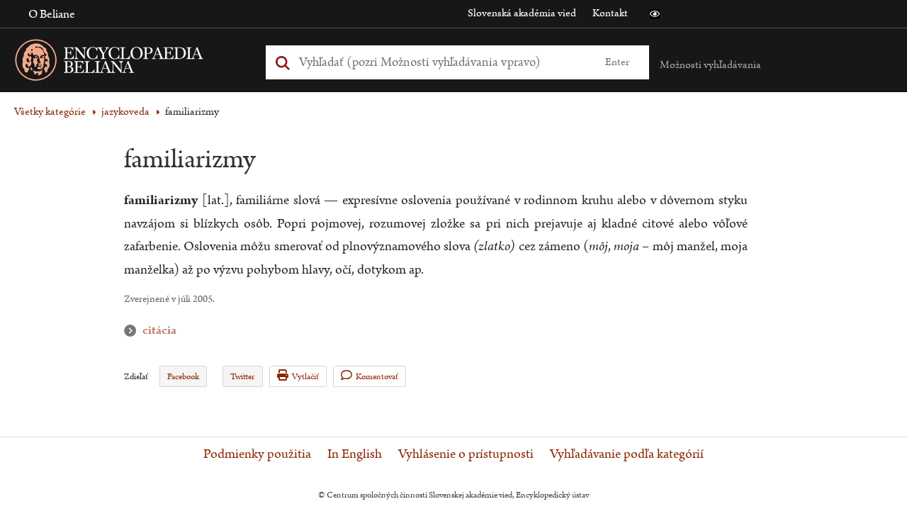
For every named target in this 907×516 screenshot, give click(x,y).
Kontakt (610, 13)
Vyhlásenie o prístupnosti (466, 454)
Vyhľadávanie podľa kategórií (627, 454)
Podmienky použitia (257, 454)
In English (354, 454)
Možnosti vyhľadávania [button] (710, 64)
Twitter (242, 377)
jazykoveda (125, 111)
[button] (654, 14)
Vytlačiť (305, 377)
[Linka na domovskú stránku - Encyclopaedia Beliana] (131, 62)
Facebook (183, 377)
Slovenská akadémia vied (522, 13)
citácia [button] (133, 331)
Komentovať (377, 377)
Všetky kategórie (50, 111)
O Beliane (51, 14)
